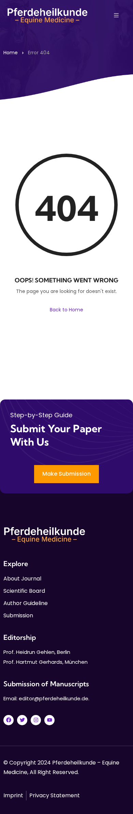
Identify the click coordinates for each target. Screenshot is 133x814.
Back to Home (66, 309)
